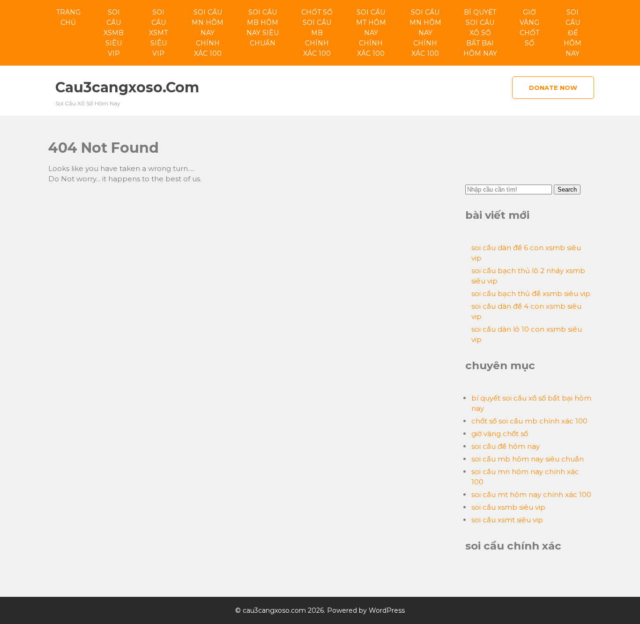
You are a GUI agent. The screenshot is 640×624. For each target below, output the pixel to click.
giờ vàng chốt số (529, 27)
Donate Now (553, 87)
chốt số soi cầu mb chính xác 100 (317, 33)
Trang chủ (68, 17)
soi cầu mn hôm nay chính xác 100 (207, 33)
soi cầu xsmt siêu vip (158, 33)
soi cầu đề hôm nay (572, 33)
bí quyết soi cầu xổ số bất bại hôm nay (480, 33)
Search (567, 189)
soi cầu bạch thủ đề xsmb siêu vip (530, 293)
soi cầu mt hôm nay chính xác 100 (371, 33)
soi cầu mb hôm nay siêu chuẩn (262, 27)
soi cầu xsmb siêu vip (114, 33)
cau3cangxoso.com (127, 87)
